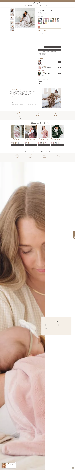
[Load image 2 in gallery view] (12, 14)
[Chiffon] (46, 23)
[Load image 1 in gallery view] (12, 10)
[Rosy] (53, 21)
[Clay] (39, 27)
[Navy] (41, 19)
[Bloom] (44, 21)
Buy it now (49, 49)
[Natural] (51, 19)
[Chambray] (58, 21)
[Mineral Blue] (51, 21)
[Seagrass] (41, 23)
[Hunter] (39, 21)
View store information (42, 55)
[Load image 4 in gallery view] (12, 23)
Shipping (39, 13)
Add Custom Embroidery (49, 35)
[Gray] (46, 21)
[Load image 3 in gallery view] (12, 18)
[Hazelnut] (55, 19)
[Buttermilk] (44, 19)
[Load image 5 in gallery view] (12, 27)
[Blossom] (55, 21)
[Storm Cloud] (41, 21)
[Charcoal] (58, 19)
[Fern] (53, 19)
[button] (2, 3)
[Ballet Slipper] (48, 19)
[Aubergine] (44, 23)
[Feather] (39, 19)
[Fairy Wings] (46, 19)
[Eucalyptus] (48, 21)
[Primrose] (39, 23)
